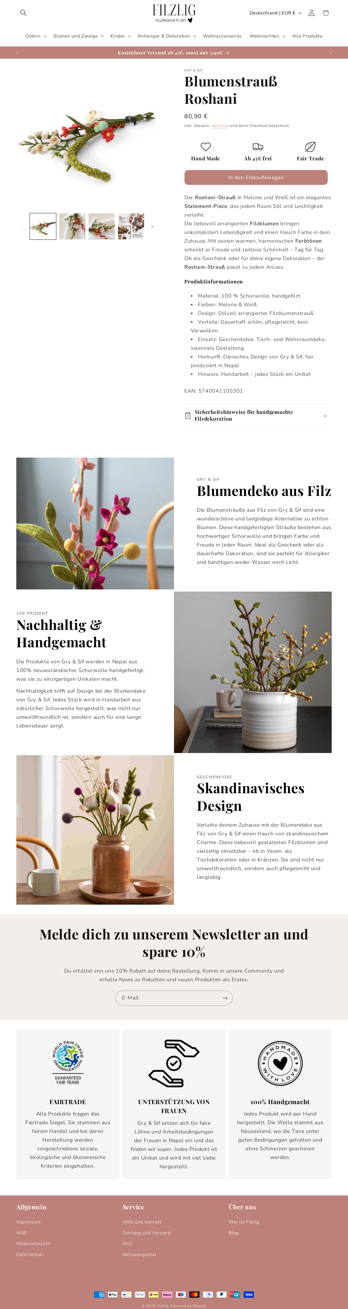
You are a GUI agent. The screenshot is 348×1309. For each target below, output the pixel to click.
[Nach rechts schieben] (152, 226)
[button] (23, 13)
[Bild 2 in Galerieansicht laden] (72, 226)
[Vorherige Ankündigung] (17, 52)
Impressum (28, 1222)
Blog (234, 1233)
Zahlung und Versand (147, 1233)
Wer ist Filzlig (244, 1222)
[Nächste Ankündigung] (331, 52)
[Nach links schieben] (22, 226)
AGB (21, 1233)
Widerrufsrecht (33, 1244)
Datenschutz (30, 1254)
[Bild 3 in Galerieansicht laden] (102, 226)
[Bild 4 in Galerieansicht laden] (131, 226)
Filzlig (163, 1306)
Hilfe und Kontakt (142, 1222)
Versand (220, 125)
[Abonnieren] (225, 998)
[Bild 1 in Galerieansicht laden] (43, 226)
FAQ (127, 1244)
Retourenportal (139, 1254)
